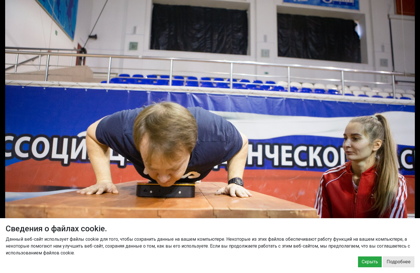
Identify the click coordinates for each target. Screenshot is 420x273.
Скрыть (370, 261)
